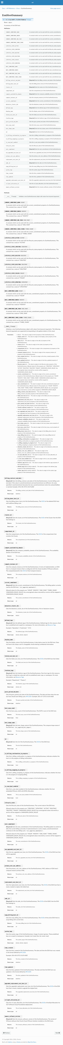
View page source (55, 8)
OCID (43, 501)
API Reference (11, 8)
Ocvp (18, 8)
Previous (7, 1033)
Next (57, 1033)
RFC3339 (29, 696)
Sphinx (10, 1042)
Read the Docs (32, 1042)
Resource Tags (52, 625)
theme (18, 1042)
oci (32, 2)
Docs (3, 8)
